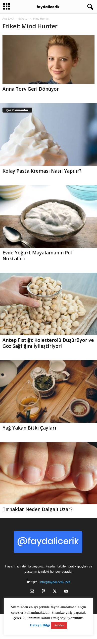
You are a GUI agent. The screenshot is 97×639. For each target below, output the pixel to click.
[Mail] (32, 592)
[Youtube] (65, 592)
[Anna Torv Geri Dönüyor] (48, 59)
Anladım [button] (59, 625)
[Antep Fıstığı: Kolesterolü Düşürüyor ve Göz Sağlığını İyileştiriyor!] (48, 304)
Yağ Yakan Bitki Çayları (29, 428)
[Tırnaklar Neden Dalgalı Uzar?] (48, 473)
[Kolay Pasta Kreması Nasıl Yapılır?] (48, 134)
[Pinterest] (43, 592)
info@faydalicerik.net (55, 582)
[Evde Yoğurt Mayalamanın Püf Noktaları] (48, 216)
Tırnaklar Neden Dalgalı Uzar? (37, 509)
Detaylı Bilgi (40, 625)
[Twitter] (54, 592)
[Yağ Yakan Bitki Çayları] (48, 391)
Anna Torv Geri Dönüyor (30, 89)
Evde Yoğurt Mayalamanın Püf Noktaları (37, 255)
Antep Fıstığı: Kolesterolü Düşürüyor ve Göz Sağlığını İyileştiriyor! (48, 343)
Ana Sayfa (8, 18)
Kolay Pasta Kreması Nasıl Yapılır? (42, 171)
